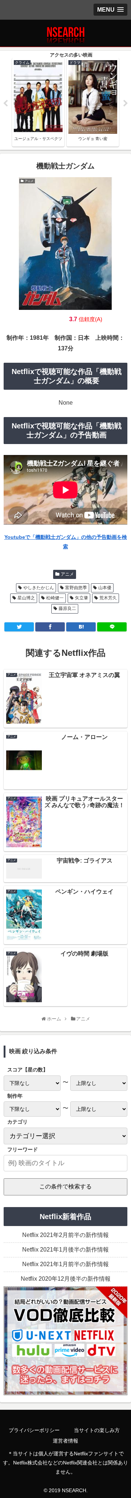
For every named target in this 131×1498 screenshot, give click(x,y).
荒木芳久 (108, 597)
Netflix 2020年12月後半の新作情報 (66, 1279)
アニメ (67, 574)
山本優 (104, 587)
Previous (5, 103)
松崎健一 (55, 597)
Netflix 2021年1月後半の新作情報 (65, 1249)
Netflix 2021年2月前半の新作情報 (65, 1235)
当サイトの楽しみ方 (97, 1430)
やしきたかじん (38, 587)
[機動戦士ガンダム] (81, 626)
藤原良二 (67, 608)
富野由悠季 (76, 587)
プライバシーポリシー (34, 1430)
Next (125, 103)
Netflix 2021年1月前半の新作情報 (65, 1264)
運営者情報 (65, 1441)
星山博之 (26, 597)
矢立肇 (81, 597)
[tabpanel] (38, 102)
